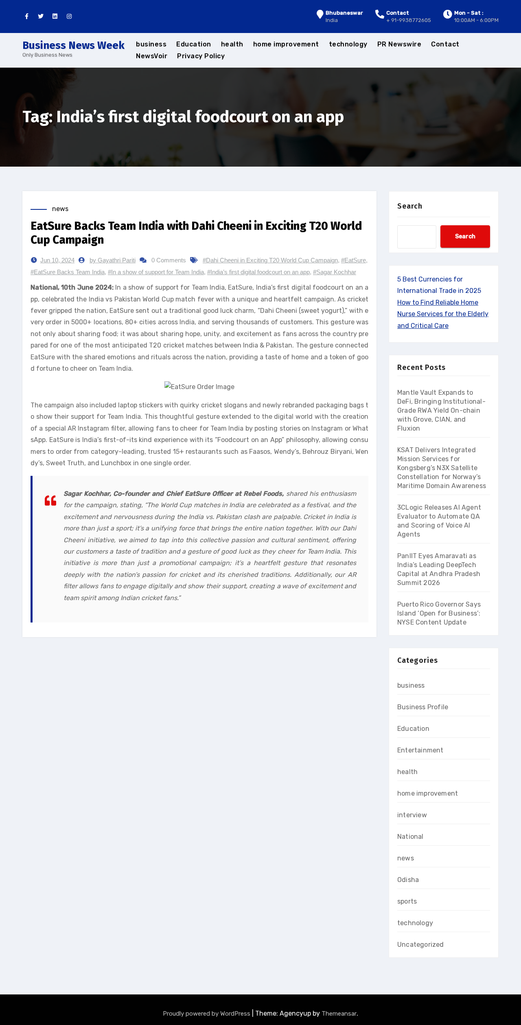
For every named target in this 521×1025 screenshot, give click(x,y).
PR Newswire (399, 44)
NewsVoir (151, 56)
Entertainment (420, 750)
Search (409, 206)
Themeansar (339, 1013)
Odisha (408, 880)
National (410, 836)
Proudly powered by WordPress (207, 1013)
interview (412, 815)
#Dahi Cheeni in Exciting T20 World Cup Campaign (270, 260)
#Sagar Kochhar (334, 271)
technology (348, 44)
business (151, 44)
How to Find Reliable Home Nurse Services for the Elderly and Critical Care (442, 314)
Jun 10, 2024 (57, 260)
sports (407, 901)
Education (193, 44)
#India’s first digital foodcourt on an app (258, 271)
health (232, 44)
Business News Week (73, 45)
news (60, 209)
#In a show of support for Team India (156, 271)
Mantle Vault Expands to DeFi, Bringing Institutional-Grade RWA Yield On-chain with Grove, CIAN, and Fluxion (441, 410)
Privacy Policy (201, 56)
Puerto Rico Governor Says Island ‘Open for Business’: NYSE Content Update (439, 613)
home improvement (286, 44)
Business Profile (422, 707)
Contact (445, 44)
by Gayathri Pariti (113, 260)
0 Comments (168, 260)
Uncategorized (420, 944)
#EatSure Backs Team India (68, 271)
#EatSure (353, 260)
